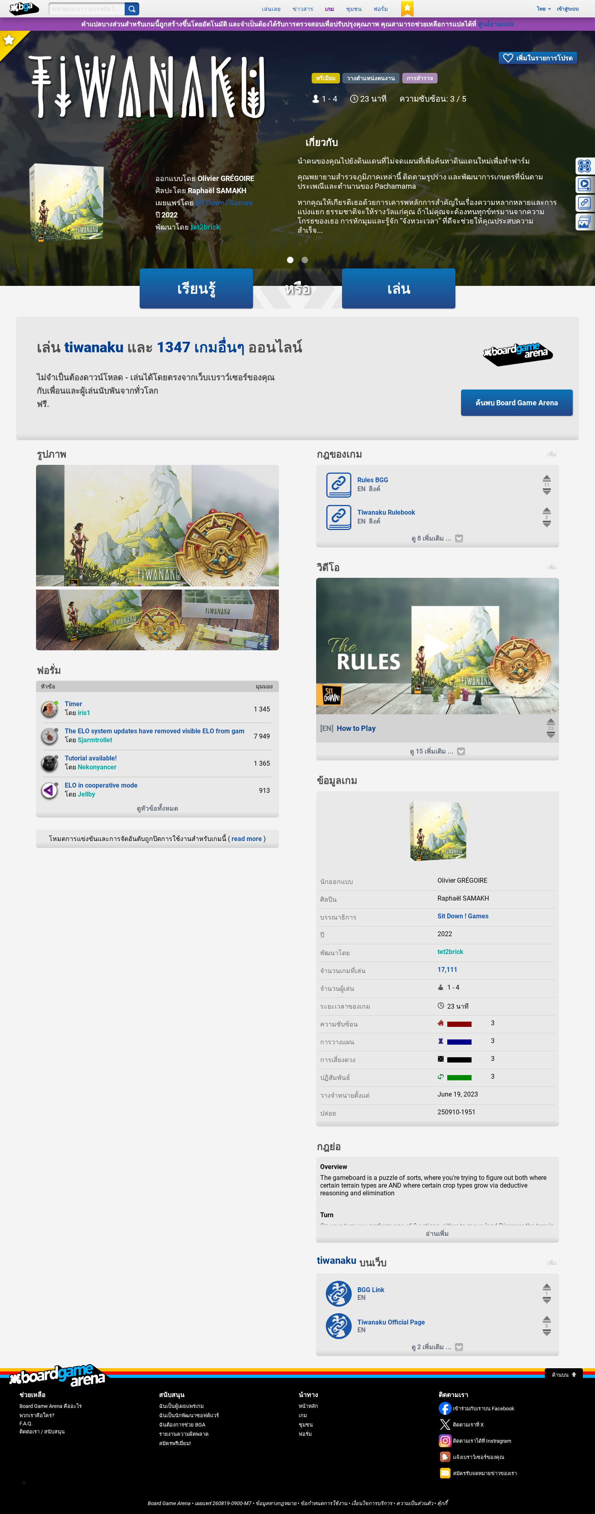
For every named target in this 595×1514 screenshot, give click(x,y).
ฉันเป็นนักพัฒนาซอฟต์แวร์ (189, 1415)
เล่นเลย (271, 9)
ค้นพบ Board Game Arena (517, 402)
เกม (329, 9)
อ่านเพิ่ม (437, 1233)
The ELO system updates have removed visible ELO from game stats (164, 731)
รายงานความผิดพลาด (183, 1434)
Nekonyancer (97, 767)
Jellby (86, 794)
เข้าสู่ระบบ (568, 9)
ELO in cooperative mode (101, 785)
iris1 (84, 713)
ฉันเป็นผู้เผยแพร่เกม (181, 1406)
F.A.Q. (25, 1423)
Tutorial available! (91, 758)
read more (247, 839)
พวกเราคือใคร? (36, 1415)
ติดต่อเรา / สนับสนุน (42, 1432)
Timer (73, 704)
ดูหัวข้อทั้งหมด (157, 808)
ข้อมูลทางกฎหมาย (275, 1503)
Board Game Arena (169, 1503)
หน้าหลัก (308, 1406)
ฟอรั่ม (381, 9)
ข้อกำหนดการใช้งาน (323, 1503)
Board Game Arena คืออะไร (50, 1406)
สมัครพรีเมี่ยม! (175, 1443)
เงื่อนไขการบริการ (371, 1503)
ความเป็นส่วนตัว (414, 1503)
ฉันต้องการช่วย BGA (182, 1425)
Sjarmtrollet (95, 740)
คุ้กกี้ (442, 1503)
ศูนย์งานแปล (496, 24)
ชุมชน (354, 9)
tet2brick (205, 227)
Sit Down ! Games (224, 202)
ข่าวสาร (303, 9)
